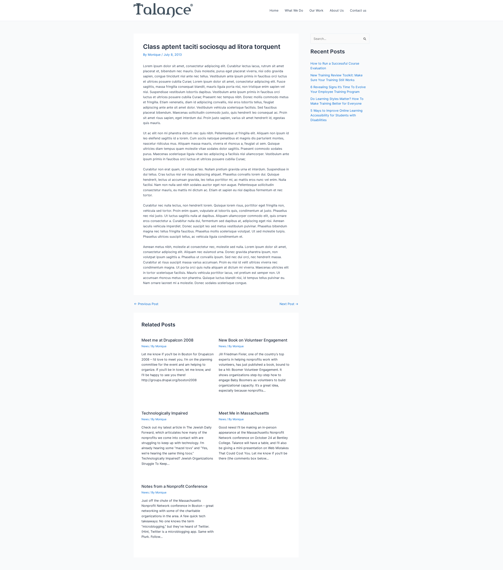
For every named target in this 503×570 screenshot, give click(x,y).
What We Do (294, 10)
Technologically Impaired (164, 413)
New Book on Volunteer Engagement (253, 340)
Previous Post (146, 303)
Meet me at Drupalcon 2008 (167, 340)
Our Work (316, 10)
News (145, 346)
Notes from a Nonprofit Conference (174, 486)
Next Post (289, 303)
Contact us (358, 10)
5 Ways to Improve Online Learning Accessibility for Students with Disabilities (336, 115)
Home (274, 10)
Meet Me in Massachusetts (244, 413)
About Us (337, 10)
